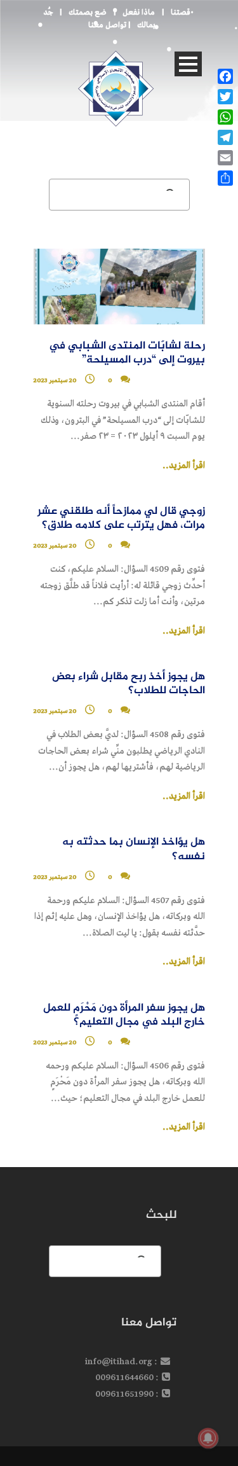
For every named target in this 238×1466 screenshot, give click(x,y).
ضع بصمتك (88, 12)
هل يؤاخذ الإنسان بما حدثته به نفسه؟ (133, 849)
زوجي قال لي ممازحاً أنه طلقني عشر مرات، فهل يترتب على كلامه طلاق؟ (121, 518)
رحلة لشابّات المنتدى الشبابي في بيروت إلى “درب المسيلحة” (127, 353)
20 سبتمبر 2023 (55, 380)
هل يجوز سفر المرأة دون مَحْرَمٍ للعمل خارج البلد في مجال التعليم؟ (124, 1015)
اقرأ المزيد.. (183, 465)
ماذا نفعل (138, 12)
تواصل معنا (107, 25)
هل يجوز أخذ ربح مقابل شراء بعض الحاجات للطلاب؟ (128, 684)
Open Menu (188, 64)
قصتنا (180, 12)
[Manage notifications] (208, 1438)
